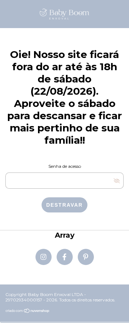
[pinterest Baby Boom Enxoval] (86, 257)
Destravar (64, 205)
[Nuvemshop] (27, 311)
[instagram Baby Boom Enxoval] (43, 257)
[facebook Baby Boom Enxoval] (65, 257)
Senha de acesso (64, 166)
